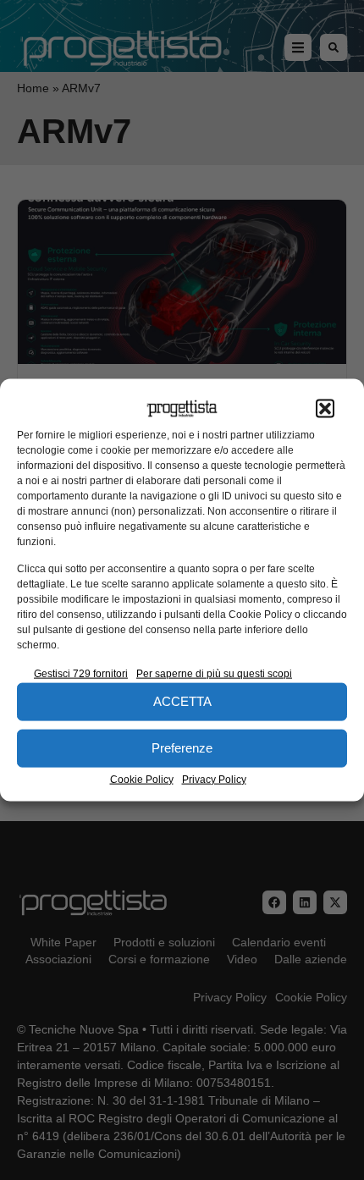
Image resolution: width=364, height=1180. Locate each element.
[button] (325, 408)
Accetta (182, 701)
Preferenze (182, 748)
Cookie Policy (142, 779)
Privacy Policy (214, 779)
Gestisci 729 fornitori (81, 673)
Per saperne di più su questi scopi (214, 673)
